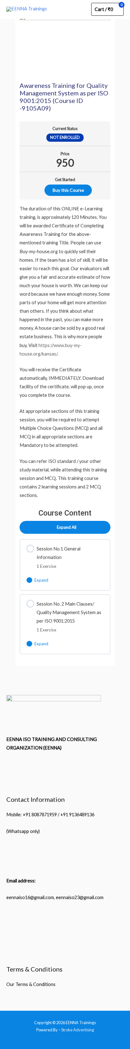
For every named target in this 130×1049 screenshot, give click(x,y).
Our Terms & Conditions (31, 984)
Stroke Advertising (77, 1029)
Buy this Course (68, 190)
